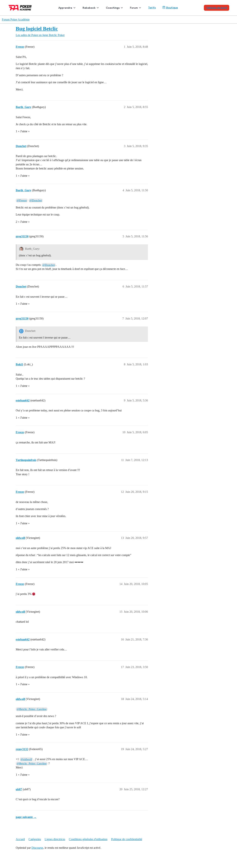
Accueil (20, 839)
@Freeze (22, 200)
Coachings (113, 7)
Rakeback (89, 7)
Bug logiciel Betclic (37, 28)
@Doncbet (35, 200)
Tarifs (152, 7)
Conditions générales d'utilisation (88, 839)
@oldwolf (26, 759)
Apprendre (65, 7)
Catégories (35, 839)
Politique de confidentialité (126, 839)
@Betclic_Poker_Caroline (32, 709)
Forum (134, 7)
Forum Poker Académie (16, 19)
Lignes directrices (55, 839)
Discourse (37, 847)
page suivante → (26, 817)
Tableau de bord (216, 7)
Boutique (172, 7)
